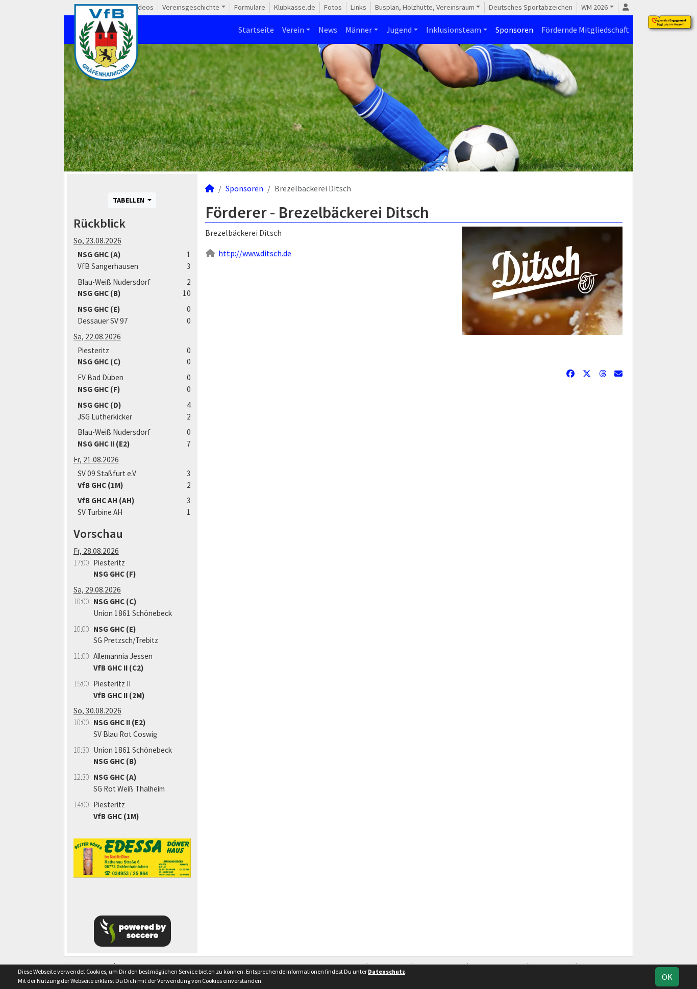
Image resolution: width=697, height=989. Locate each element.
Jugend (399, 29)
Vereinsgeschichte (190, 7)
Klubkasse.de (294, 7)
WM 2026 (594, 7)
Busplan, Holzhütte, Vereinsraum (425, 7)
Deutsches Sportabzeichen (530, 7)
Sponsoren (514, 29)
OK (667, 977)
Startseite (256, 29)
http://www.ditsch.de (254, 253)
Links (358, 7)
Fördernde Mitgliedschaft (585, 29)
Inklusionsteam (453, 29)
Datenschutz (386, 971)
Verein (293, 29)
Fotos (333, 7)
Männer (358, 29)
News (327, 29)
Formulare (249, 7)
